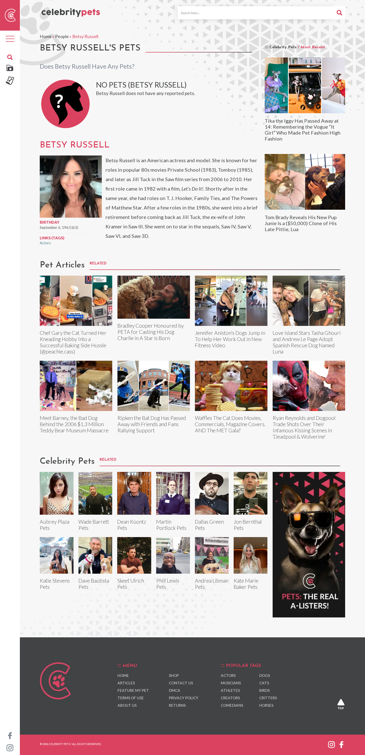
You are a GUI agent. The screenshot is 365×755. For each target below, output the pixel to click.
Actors (45, 243)
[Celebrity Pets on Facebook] (10, 735)
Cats (264, 683)
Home (46, 36)
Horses (266, 705)
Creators (230, 698)
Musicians (231, 683)
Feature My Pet (133, 690)
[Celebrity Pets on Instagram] (10, 747)
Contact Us (181, 683)
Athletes (230, 690)
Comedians (232, 705)
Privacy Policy (183, 698)
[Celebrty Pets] (71, 10)
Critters (268, 698)
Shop (174, 675)
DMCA (174, 690)
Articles (126, 683)
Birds (264, 690)
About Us (127, 705)
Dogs (264, 675)
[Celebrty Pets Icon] (10, 14)
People (62, 36)
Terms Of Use (130, 698)
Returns (177, 705)
